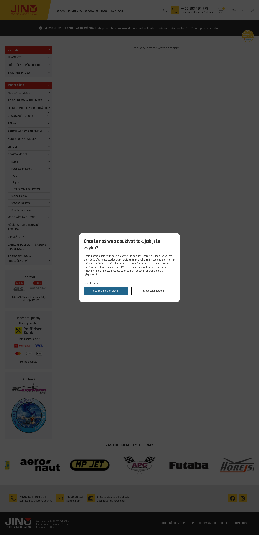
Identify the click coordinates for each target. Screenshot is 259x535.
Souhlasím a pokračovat (105, 290)
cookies (137, 256)
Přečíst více (90, 283)
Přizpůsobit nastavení (153, 290)
